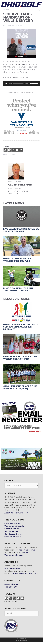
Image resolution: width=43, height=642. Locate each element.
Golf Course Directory (14, 534)
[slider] (35, 83)
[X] (5, 150)
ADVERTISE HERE (12, 568)
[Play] (6, 84)
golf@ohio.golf (11, 584)
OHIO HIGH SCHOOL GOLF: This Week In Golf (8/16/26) (20, 357)
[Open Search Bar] (39, 9)
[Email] (21, 150)
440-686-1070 (11, 587)
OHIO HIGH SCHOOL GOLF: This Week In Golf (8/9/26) (20, 387)
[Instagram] (13, 150)
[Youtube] (17, 150)
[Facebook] (9, 150)
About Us (8, 513)
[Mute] (31, 84)
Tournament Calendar (14, 526)
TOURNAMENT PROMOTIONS (24, 574)
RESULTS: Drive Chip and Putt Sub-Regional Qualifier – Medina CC (20, 326)
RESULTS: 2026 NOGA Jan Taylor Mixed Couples (17, 259)
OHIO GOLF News (11, 154)
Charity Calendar (12, 529)
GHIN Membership (12, 537)
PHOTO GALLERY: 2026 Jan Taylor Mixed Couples (18, 289)
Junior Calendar (11, 531)
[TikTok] (18, 598)
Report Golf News (27, 550)
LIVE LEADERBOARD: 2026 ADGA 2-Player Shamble (21, 230)
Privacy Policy (21, 513)
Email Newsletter (12, 523)
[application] (21, 83)
